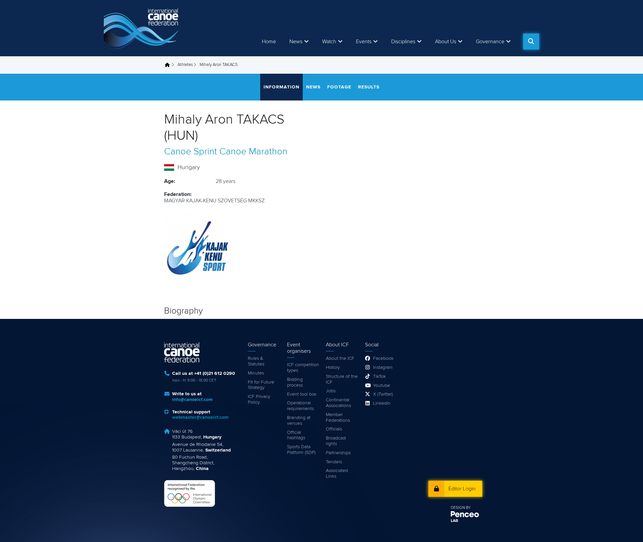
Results (368, 87)
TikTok (379, 376)
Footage (339, 87)
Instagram (382, 367)
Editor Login (462, 488)
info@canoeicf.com (192, 399)
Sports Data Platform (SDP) (301, 450)
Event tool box (301, 394)
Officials (334, 429)
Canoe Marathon (253, 151)
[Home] (142, 28)
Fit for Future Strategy (261, 385)
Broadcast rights (336, 441)
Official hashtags (296, 435)
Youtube (381, 385)
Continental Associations (338, 403)
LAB (454, 521)
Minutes (256, 373)
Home (269, 41)
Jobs (331, 391)
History (333, 367)
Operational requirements (300, 406)
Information (281, 87)
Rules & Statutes (256, 361)
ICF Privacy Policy (259, 399)
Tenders (334, 462)
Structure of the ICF (342, 379)
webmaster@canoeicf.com (200, 417)
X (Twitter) (383, 394)
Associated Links (337, 473)
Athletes (185, 65)
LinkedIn (381, 403)
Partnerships (338, 453)
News (295, 41)
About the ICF (340, 358)
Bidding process (295, 382)
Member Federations (338, 417)
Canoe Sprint (190, 151)
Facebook (383, 358)
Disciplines (403, 41)
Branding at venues (298, 420)
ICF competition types (303, 367)
